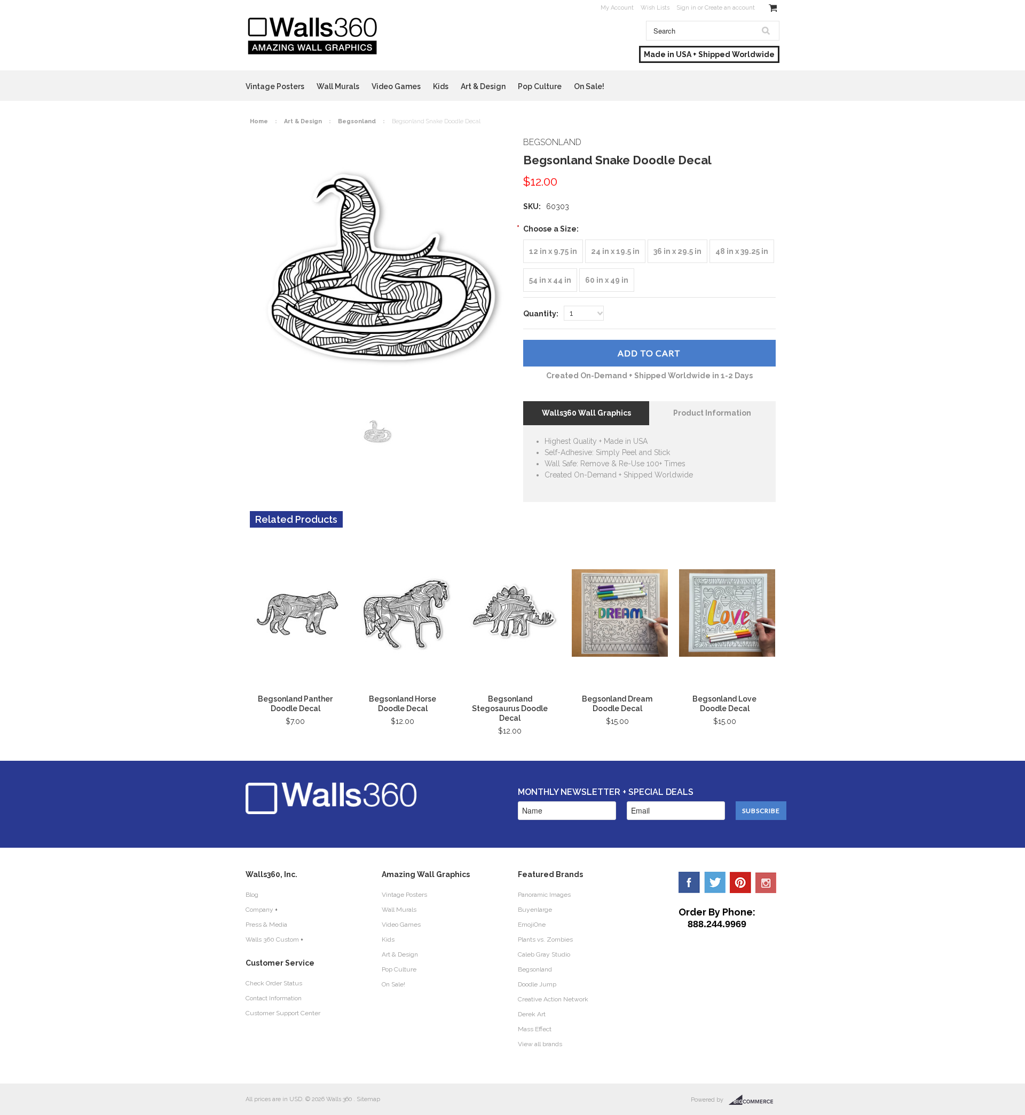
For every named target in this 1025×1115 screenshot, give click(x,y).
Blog (252, 894)
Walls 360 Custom (272, 939)
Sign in (686, 7)
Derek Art (532, 1014)
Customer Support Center (283, 1013)
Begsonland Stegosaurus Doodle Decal (510, 708)
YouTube (766, 882)
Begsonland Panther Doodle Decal (295, 704)
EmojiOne (532, 924)
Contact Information (274, 998)
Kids (440, 86)
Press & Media (266, 924)
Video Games (396, 86)
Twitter (715, 882)
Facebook (689, 882)
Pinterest (740, 882)
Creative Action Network (553, 999)
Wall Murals (338, 86)
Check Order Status (274, 983)
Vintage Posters (275, 86)
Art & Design (483, 86)
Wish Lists (655, 7)
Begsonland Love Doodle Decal (724, 704)
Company (259, 909)
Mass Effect (534, 1029)
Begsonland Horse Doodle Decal (402, 704)
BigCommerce (754, 1100)
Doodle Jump (537, 984)
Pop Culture (540, 86)
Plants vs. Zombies (545, 939)
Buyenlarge (535, 909)
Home (259, 121)
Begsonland (357, 121)
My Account (617, 7)
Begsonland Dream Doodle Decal (617, 704)
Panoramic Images (544, 894)
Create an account (730, 7)
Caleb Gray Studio (544, 954)
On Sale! (589, 86)
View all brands (540, 1044)
